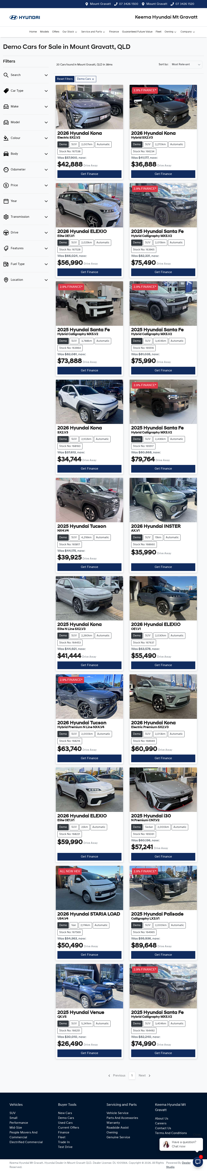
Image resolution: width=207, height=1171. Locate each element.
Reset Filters (65, 79)
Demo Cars (66, 1118)
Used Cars (65, 1123)
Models (44, 31)
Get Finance (89, 174)
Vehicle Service (118, 1113)
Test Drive (65, 1147)
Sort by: (163, 64)
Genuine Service (118, 1137)
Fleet (158, 31)
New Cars (65, 1113)
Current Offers (68, 1127)
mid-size (16, 1127)
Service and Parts (91, 31)
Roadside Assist (118, 1127)
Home (33, 31)
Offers (55, 31)
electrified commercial (26, 1142)
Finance (114, 31)
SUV (13, 1113)
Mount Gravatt (100, 4)
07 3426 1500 (128, 4)
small (13, 1118)
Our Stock (68, 31)
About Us (161, 1118)
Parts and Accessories (122, 1118)
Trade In (64, 1142)
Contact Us (163, 1128)
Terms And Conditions (171, 1133)
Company (186, 31)
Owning (169, 31)
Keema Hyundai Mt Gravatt (166, 17)
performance (19, 1123)
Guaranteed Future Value (137, 31)
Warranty (113, 1123)
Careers (160, 1123)
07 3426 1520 (184, 4)
